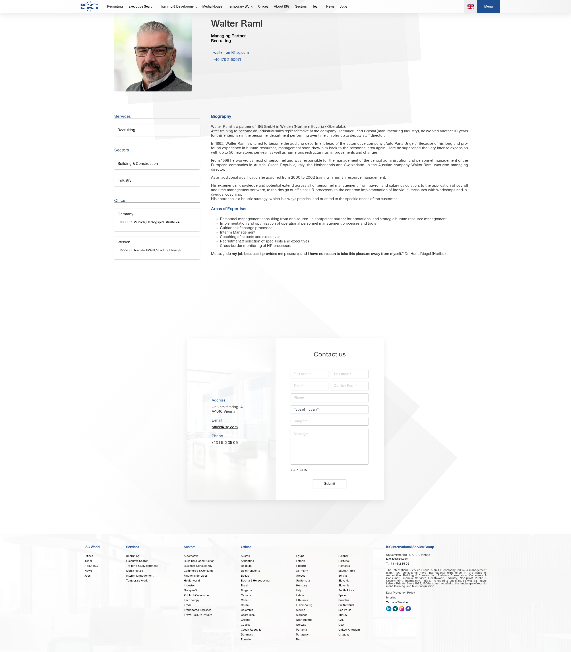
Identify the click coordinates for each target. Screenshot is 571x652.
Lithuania (302, 600)
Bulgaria (246, 590)
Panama (301, 629)
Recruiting (115, 6)
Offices (263, 6)
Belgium (246, 566)
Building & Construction (199, 561)
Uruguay (344, 634)
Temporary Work (240, 6)
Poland (343, 556)
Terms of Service (397, 602)
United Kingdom (349, 629)
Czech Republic (251, 629)
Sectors (301, 6)
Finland (301, 566)
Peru (299, 639)
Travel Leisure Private (198, 615)
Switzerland (346, 605)
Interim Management (139, 575)
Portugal (344, 561)
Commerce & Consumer (199, 570)
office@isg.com (225, 427)
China (245, 605)
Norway (301, 624)
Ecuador (246, 639)
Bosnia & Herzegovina (255, 580)
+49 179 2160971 (227, 60)
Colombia (247, 610)
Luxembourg (304, 605)
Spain (342, 595)
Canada (246, 595)
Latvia (300, 595)
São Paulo (344, 610)
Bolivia (245, 575)
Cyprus (245, 624)
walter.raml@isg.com (231, 52)
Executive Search (141, 6)
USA (341, 624)
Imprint (391, 597)
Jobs (343, 6)
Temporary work (137, 580)
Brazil (244, 585)
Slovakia (343, 580)
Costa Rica (248, 615)
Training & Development (178, 6)
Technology (191, 600)
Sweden (343, 600)
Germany (302, 570)
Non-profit (190, 590)
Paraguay (302, 634)
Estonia (301, 561)
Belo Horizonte (250, 570)
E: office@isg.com (397, 558)
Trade (188, 605)
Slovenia (344, 585)
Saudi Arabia (346, 570)
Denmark (247, 634)
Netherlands (304, 620)
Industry (189, 585)
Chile (244, 600)
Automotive (191, 556)
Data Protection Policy (400, 592)
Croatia (245, 620)
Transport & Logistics (197, 610)
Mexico (300, 610)
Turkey (343, 615)
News (330, 6)
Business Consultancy (198, 566)
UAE (341, 620)
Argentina (247, 561)
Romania (344, 566)
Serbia (342, 575)
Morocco (301, 615)
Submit (329, 483)
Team (316, 6)
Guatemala (303, 580)
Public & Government (197, 595)
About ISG (282, 6)
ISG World (92, 547)
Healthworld (192, 580)
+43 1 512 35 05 (225, 443)
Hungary (302, 585)
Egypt (300, 556)
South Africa (346, 590)
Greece (300, 575)
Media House (212, 6)
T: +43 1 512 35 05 (397, 563)
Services (132, 547)
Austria (245, 556)
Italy (299, 590)
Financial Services (195, 575)
